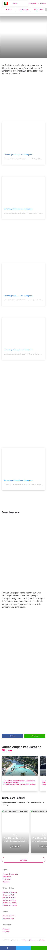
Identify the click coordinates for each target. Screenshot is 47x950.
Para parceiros (34, 3)
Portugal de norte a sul (10, 874)
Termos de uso (34, 940)
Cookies (42, 940)
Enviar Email (7, 879)
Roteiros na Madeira (10, 903)
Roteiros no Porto (9, 895)
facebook (8, 948)
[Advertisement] (23, 99)
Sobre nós (6, 882)
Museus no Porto (8, 918)
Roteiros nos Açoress (10, 905)
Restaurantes (38, 9)
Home (15, 3)
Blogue (7, 750)
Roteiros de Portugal (10, 892)
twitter (23, 948)
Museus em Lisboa (9, 916)
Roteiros (43, 3)
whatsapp (39, 948)
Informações (7, 877)
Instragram (6, 931)
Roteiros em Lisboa (9, 897)
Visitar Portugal (24, 9)
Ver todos (15, 831)
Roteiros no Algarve (9, 900)
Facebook (6, 929)
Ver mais (23, 860)
